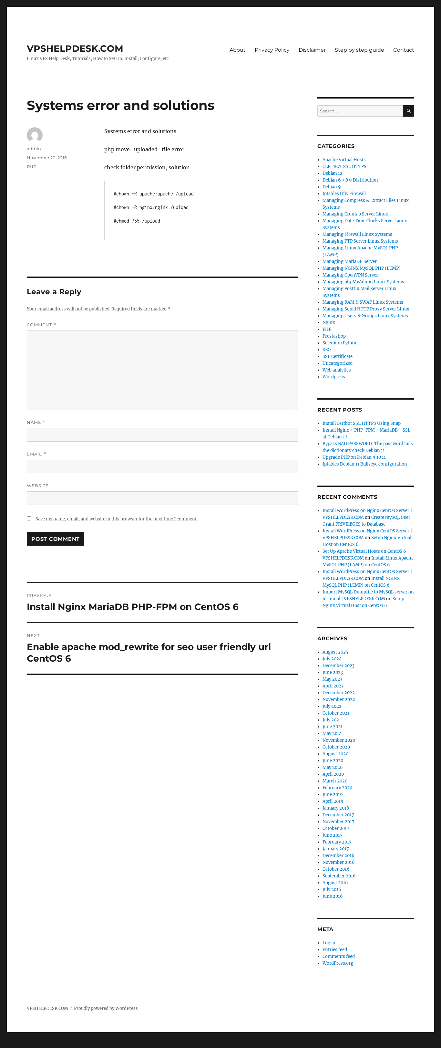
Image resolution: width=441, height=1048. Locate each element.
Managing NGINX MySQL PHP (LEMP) (362, 268)
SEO (327, 349)
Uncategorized (338, 363)
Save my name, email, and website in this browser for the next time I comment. (117, 519)
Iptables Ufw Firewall (344, 193)
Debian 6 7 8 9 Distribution (350, 180)
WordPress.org (338, 963)
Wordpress (334, 377)
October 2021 (336, 713)
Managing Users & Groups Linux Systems (365, 316)
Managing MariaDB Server (350, 261)
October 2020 (336, 747)
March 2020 (335, 781)
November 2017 (338, 821)
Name (36, 422)
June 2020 (333, 760)
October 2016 (336, 869)
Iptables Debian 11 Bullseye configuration (365, 464)
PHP (31, 166)
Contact (403, 50)
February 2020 (337, 788)
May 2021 (332, 733)
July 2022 (332, 706)
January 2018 (336, 808)
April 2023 (333, 686)
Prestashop (334, 336)
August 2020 (335, 754)
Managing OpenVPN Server (350, 275)
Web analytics (337, 370)
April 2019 (333, 801)
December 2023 (338, 665)
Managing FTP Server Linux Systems (360, 241)
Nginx (329, 322)
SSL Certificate (338, 356)
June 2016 (333, 896)
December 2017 (338, 815)
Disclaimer (312, 50)
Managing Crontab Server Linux (355, 214)
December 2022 (339, 693)
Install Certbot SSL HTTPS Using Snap (362, 423)
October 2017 (336, 828)
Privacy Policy (272, 50)
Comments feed (339, 956)
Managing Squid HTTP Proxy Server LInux (366, 309)
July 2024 (332, 659)
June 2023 (333, 672)
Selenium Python (340, 343)
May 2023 (332, 679)
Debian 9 (332, 187)
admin (34, 148)
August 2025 (335, 652)
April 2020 (333, 774)
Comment (41, 325)
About (238, 50)
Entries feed (335, 949)
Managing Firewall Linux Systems (357, 234)
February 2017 (337, 842)
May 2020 (333, 767)
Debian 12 (333, 173)
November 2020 (339, 740)
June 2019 (333, 794)
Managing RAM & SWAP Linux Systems (363, 302)
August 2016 (335, 883)
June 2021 (333, 726)
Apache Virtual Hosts (344, 159)
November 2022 (339, 699)
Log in (329, 943)
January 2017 (336, 849)
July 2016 (332, 889)
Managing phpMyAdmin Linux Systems (363, 282)
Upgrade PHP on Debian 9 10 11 (354, 457)
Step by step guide (359, 50)
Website (38, 485)
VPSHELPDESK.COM (75, 48)
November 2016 (339, 862)
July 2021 (332, 720)
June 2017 (333, 835)
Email (36, 454)
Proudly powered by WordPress (106, 1008)
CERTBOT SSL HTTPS (344, 166)
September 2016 (339, 876)
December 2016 (338, 855)
